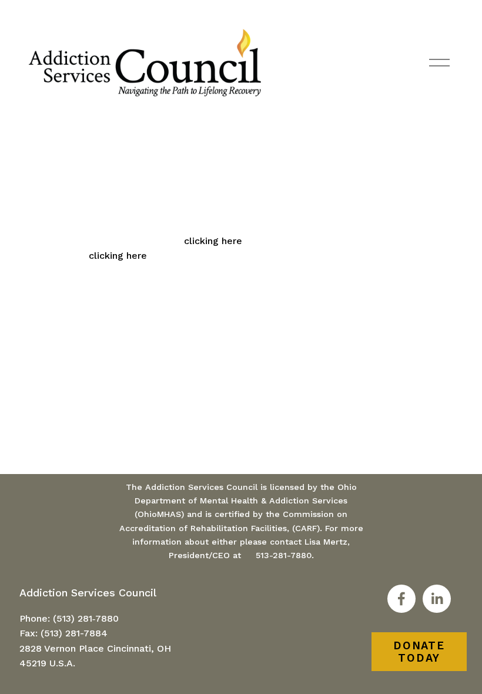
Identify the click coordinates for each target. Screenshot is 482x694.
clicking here (213, 240)
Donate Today (419, 651)
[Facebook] (401, 599)
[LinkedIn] (437, 599)
